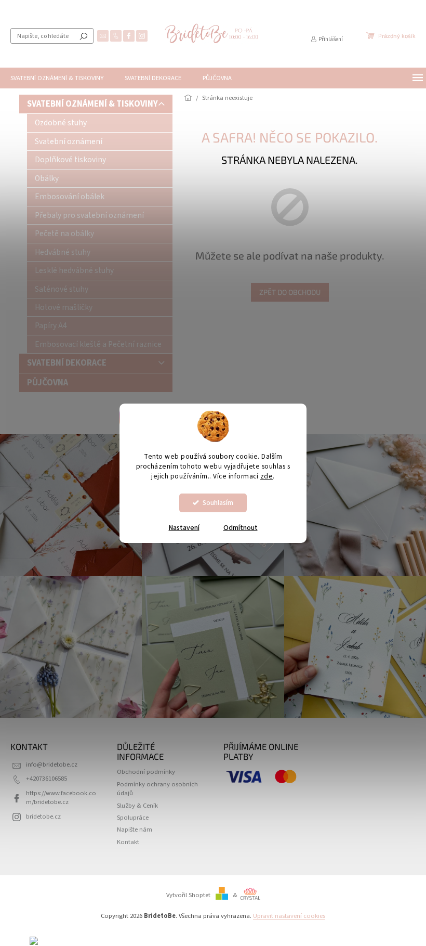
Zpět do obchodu (290, 292)
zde (266, 476)
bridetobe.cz (43, 816)
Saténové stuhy (61, 289)
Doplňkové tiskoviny (70, 159)
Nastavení (184, 528)
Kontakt (128, 842)
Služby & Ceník (137, 805)
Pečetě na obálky (64, 233)
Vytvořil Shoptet (188, 895)
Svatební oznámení (68, 141)
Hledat (83, 36)
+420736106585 (46, 778)
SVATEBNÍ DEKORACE (66, 363)
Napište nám (134, 829)
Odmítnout (240, 528)
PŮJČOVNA (47, 383)
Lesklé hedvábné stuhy (74, 270)
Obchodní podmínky (146, 771)
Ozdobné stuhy (61, 122)
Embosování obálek (69, 196)
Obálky (47, 178)
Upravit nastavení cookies (289, 916)
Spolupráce (133, 817)
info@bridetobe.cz (51, 764)
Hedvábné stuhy (62, 252)
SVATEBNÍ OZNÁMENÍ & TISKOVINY (92, 104)
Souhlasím (218, 503)
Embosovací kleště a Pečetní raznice (98, 344)
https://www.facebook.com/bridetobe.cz (61, 797)
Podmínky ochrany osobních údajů (157, 789)
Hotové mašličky (63, 307)
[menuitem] (57, 78)
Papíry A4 (51, 325)
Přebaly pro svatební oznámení (89, 215)
